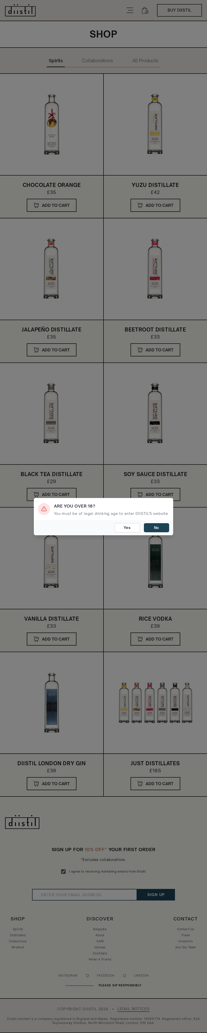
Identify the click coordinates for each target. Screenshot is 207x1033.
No (156, 527)
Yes (127, 527)
